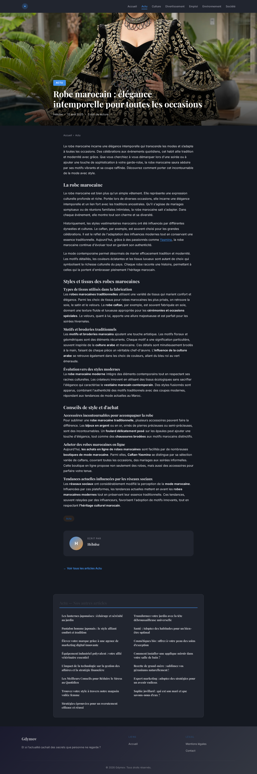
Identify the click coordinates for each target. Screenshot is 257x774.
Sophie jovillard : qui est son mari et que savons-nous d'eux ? (160, 693)
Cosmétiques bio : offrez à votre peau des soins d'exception (164, 643)
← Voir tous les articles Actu (82, 568)
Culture (156, 6)
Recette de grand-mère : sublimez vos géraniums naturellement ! (158, 668)
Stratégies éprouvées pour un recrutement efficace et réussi (89, 705)
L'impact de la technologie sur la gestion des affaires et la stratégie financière (91, 668)
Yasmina (166, 240)
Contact (190, 750)
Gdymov (29, 738)
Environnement (211, 6)
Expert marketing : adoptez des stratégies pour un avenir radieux (164, 680)
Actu (144, 6)
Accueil (132, 6)
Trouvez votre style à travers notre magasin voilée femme (90, 693)
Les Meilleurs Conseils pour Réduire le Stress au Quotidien (92, 680)
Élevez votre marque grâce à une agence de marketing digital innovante (90, 643)
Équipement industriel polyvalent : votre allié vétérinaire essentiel (92, 655)
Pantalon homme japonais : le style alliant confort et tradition (89, 630)
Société (230, 6)
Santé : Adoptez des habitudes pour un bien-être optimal (163, 630)
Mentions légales (196, 743)
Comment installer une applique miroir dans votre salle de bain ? (163, 655)
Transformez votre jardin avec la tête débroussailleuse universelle (158, 618)
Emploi (193, 6)
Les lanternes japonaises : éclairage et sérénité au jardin (92, 618)
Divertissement (175, 6)
